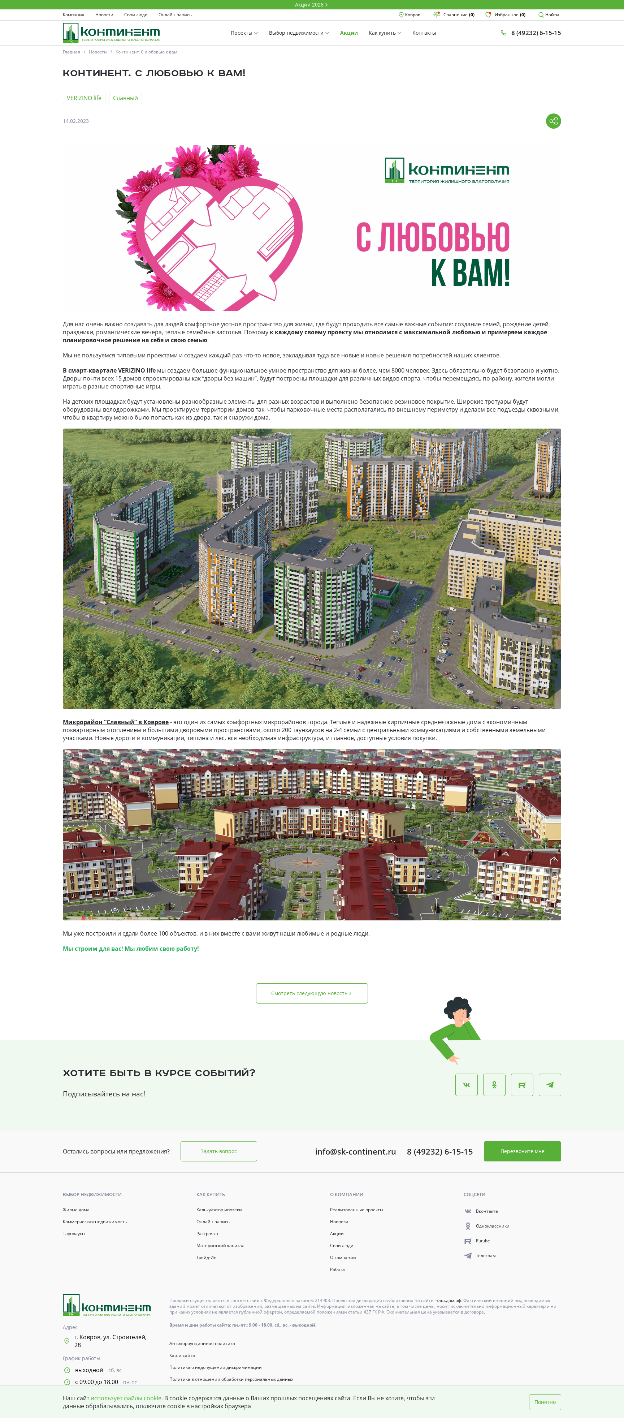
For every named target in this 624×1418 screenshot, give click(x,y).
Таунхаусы (74, 1234)
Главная (71, 52)
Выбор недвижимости (297, 32)
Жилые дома (76, 1210)
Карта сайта (182, 1355)
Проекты (242, 32)
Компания (73, 15)
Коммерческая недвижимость (95, 1222)
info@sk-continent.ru (355, 1151)
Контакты (424, 32)
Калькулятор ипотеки (219, 1210)
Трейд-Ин (206, 1257)
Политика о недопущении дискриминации (215, 1367)
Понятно (545, 1401)
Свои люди (136, 15)
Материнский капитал (220, 1246)
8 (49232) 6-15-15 (440, 1151)
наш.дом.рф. (449, 1300)
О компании (343, 1257)
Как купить (383, 32)
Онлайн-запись (175, 15)
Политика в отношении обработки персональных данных (231, 1379)
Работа (337, 1269)
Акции (349, 32)
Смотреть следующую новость (309, 993)
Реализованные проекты (356, 1210)
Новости (104, 15)
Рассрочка (207, 1234)
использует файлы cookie (126, 1398)
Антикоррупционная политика (202, 1343)
